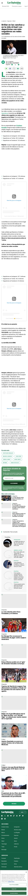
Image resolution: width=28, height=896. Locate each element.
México (3, 832)
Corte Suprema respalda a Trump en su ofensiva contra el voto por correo (19, 564)
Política (16, 560)
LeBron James (6, 459)
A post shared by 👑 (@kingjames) (14, 318)
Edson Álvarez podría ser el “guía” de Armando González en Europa (19, 515)
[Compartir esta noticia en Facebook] (10, 68)
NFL (3, 791)
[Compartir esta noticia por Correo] (17, 68)
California (16, 843)
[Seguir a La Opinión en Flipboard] (19, 815)
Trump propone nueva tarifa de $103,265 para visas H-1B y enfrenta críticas (19, 586)
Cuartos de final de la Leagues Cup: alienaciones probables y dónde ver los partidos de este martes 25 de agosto (19, 523)
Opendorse (4, 113)
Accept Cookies (14, 893)
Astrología (3, 849)
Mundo (3, 829)
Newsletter (4, 861)
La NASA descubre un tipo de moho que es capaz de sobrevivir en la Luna (19, 543)
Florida (15, 846)
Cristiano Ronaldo (8, 453)
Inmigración (17, 826)
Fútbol (14, 21)
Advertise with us (18, 866)
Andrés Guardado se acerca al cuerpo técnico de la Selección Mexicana (12, 742)
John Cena (18, 456)
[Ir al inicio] (7, 812)
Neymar (5, 462)
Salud (2, 841)
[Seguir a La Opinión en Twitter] (15, 64)
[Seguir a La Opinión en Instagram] (18, 64)
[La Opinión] (14, 3)
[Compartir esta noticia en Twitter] (14, 68)
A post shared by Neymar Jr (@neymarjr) (14, 216)
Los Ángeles (17, 832)
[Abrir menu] (2, 3)
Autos (15, 841)
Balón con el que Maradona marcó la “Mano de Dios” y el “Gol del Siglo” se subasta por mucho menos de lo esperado (14, 716)
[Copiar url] (21, 68)
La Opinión (3, 21)
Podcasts (3, 858)
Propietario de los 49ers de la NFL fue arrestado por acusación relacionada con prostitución (13, 794)
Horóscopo (4, 866)
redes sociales (15, 462)
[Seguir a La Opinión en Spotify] (1, 818)
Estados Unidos (5, 826)
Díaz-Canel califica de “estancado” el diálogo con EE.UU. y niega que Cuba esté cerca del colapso (19, 554)
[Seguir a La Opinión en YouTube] (10, 815)
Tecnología (17, 539)
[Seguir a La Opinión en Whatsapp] (22, 815)
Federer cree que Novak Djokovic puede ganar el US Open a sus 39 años (13, 768)
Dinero (3, 838)
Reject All (14, 889)
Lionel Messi (17, 459)
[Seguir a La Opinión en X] (4, 815)
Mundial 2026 (5, 6)
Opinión (16, 838)
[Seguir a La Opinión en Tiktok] (13, 815)
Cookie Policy (11, 881)
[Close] (26, 872)
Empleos (16, 861)
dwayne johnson (7, 456)
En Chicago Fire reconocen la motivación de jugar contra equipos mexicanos (18, 507)
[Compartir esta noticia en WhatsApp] (6, 68)
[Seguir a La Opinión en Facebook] (12, 64)
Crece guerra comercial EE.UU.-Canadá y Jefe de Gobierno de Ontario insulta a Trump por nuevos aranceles (19, 576)
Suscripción (4, 864)
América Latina (18, 550)
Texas (2, 846)
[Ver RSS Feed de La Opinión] (4, 818)
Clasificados (17, 858)
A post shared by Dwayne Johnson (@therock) (14, 424)
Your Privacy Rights (14, 884)
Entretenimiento (5, 835)
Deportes (9, 21)
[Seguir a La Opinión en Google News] (16, 815)
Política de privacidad (7, 488)
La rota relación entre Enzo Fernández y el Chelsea (18, 499)
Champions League (17, 6)
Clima (15, 864)
